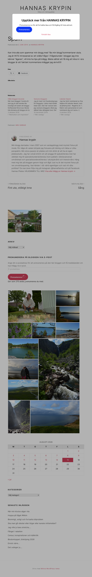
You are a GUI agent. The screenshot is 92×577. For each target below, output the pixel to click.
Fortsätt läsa (46, 34)
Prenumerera (24, 29)
